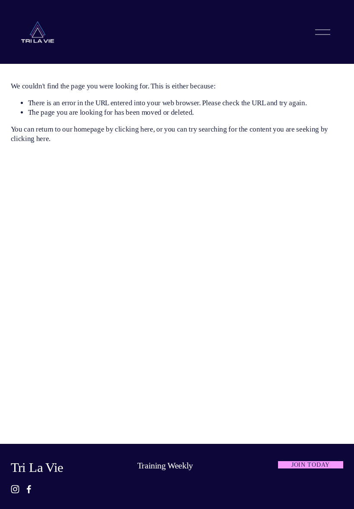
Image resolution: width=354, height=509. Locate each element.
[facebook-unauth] (29, 489)
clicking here (134, 129)
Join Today (310, 464)
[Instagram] (15, 489)
